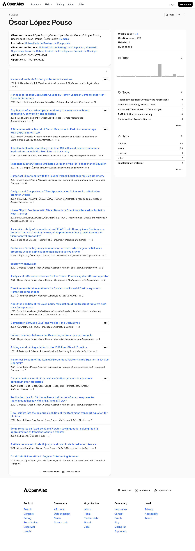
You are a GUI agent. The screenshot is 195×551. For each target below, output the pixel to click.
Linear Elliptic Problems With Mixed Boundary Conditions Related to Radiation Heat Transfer (58, 212)
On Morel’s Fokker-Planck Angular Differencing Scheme (44, 456)
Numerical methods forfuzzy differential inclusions (41, 79)
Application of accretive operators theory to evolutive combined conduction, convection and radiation (50, 112)
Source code (61, 522)
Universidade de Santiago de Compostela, (62, 47)
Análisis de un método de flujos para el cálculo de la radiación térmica (53, 444)
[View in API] (179, 14)
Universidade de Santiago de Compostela (47, 43)
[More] (106, 71)
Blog (116, 522)
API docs (59, 509)
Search (28, 509)
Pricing (60, 4)
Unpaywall (29, 526)
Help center (120, 509)
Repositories (30, 522)
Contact (118, 513)
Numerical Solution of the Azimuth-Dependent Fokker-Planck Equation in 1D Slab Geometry (60, 361)
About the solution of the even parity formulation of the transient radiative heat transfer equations (58, 305)
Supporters (120, 531)
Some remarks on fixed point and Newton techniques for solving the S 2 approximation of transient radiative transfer (54, 430)
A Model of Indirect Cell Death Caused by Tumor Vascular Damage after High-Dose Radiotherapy (58, 96)
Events (118, 518)
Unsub (27, 531)
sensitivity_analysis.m (23, 263)
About (71, 4)
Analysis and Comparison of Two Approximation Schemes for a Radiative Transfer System (55, 193)
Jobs (81, 4)
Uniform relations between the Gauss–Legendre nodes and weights (51, 335)
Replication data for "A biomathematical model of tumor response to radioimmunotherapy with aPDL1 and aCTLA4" (52, 399)
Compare (29, 513)
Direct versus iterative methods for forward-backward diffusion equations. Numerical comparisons (56, 290)
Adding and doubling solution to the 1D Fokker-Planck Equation (49, 347)
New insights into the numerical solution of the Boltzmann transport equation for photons (59, 414)
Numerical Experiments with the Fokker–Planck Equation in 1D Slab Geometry (57, 175)
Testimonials (91, 518)
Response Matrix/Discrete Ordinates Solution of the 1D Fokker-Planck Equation (58, 163)
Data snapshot (62, 513)
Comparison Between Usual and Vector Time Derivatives (45, 322)
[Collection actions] (184, 14)
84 (136, 33)
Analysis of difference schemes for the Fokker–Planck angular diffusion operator (60, 276)
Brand (87, 522)
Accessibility (151, 513)
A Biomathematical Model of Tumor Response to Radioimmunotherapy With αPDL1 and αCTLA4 (53, 131)
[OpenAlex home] (13, 4)
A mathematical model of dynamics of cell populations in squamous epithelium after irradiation (51, 380)
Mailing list (120, 526)
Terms (148, 518)
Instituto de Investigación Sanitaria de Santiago (71, 51)
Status (57, 518)
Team (87, 513)
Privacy (149, 509)
